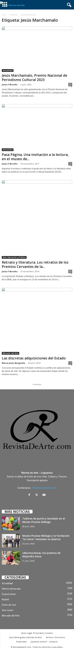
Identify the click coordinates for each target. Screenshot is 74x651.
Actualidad (8, 70)
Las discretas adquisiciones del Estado (34, 358)
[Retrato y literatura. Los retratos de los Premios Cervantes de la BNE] (37, 219)
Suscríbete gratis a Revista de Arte (25, 637)
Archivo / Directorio (55, 637)
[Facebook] (30, 495)
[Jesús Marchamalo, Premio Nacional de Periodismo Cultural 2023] (37, 49)
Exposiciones (9, 594)
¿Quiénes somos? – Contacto (44, 641)
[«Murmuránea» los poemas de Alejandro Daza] (11, 558)
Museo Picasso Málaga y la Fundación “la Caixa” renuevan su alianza (46, 537)
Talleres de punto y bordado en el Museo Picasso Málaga (43, 520)
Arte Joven (7, 610)
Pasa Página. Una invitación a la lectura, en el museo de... (35, 156)
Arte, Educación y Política (14, 257)
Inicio (4, 14)
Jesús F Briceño (9, 84)
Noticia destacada (11, 588)
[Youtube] (44, 495)
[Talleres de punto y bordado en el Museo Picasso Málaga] (11, 523)
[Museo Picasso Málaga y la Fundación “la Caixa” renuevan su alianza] (11, 540)
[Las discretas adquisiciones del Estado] (37, 321)
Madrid (5, 599)
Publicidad (21, 641)
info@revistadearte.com (44, 488)
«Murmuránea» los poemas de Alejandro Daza (41, 554)
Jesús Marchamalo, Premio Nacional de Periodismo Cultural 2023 (34, 77)
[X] (37, 495)
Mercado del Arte (10, 353)
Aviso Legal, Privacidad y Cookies (37, 633)
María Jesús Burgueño (13, 363)
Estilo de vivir (9, 605)
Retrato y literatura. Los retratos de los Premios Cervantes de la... (35, 264)
